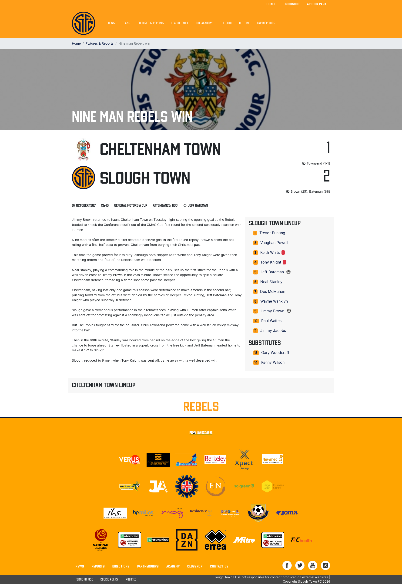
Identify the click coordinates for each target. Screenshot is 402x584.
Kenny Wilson (273, 362)
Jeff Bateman (272, 272)
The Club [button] (226, 23)
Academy (173, 566)
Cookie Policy (109, 579)
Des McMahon (272, 292)
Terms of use (84, 579)
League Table (180, 23)
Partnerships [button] (266, 23)
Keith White (270, 252)
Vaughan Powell (274, 243)
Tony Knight (270, 262)
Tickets (272, 4)
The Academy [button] (204, 23)
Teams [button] (126, 23)
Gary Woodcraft (275, 353)
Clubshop (292, 4)
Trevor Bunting (272, 233)
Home (76, 43)
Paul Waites (271, 321)
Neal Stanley (271, 282)
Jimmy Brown (272, 311)
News (111, 23)
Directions (121, 566)
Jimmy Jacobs (273, 331)
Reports (98, 566)
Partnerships (148, 566)
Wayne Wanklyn (274, 301)
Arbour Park (316, 4)
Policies (131, 579)
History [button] (244, 23)
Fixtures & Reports (151, 23)
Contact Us (219, 566)
